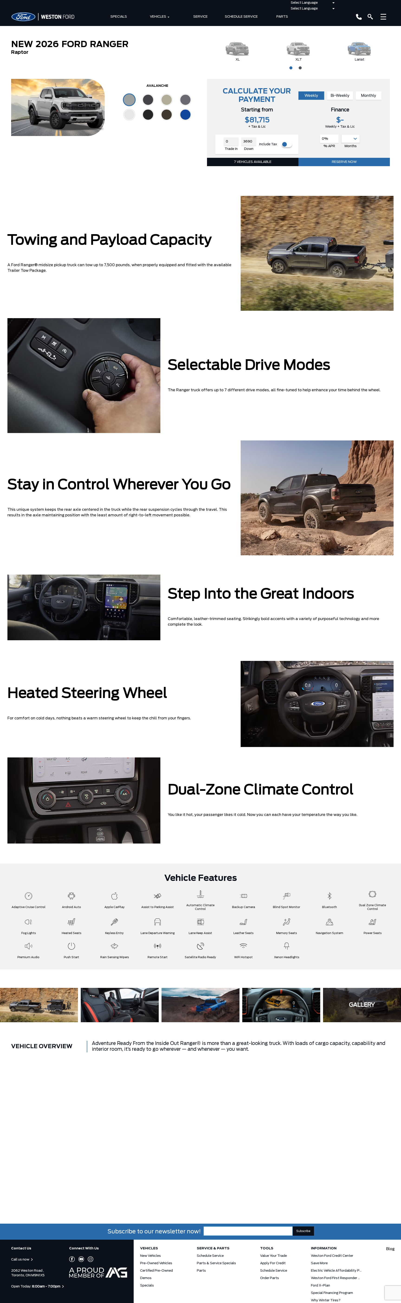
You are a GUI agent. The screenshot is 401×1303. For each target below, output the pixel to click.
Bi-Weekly (340, 95)
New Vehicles (150, 1256)
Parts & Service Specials (216, 1263)
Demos (146, 1278)
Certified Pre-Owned (156, 1270)
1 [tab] (290, 67)
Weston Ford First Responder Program (336, 1278)
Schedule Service (241, 16)
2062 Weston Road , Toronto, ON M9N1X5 (28, 1273)
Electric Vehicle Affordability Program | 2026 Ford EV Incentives (336, 1270)
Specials (118, 16)
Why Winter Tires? (325, 1300)
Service (200, 16)
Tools (266, 1248)
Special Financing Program (332, 1293)
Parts (282, 16)
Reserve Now (344, 162)
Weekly (311, 95)
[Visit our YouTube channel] (79, 1259)
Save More (319, 1263)
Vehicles (158, 16)
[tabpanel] (237, 51)
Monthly (368, 95)
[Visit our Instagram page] (88, 1259)
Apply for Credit (273, 1263)
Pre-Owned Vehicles (156, 1263)
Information (323, 1248)
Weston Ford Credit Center (332, 1256)
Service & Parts (213, 1248)
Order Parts (269, 1278)
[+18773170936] (359, 17)
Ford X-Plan (320, 1285)
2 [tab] (299, 67)
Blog (390, 1249)
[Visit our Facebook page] (72, 1259)
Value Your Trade (273, 1256)
